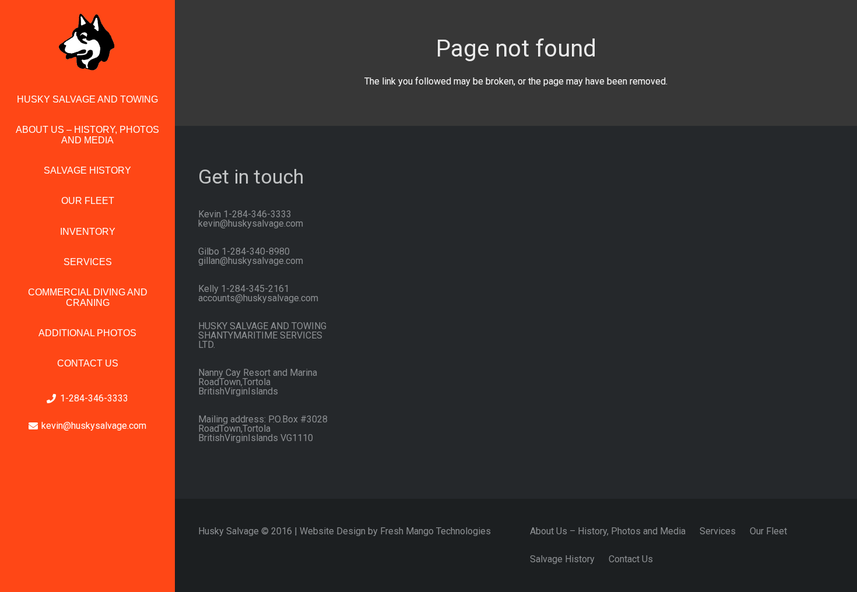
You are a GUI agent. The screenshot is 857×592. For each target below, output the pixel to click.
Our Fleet (768, 531)
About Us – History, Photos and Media (608, 531)
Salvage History (562, 559)
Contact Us (631, 559)
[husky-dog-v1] (87, 42)
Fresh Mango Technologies (435, 531)
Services (718, 531)
